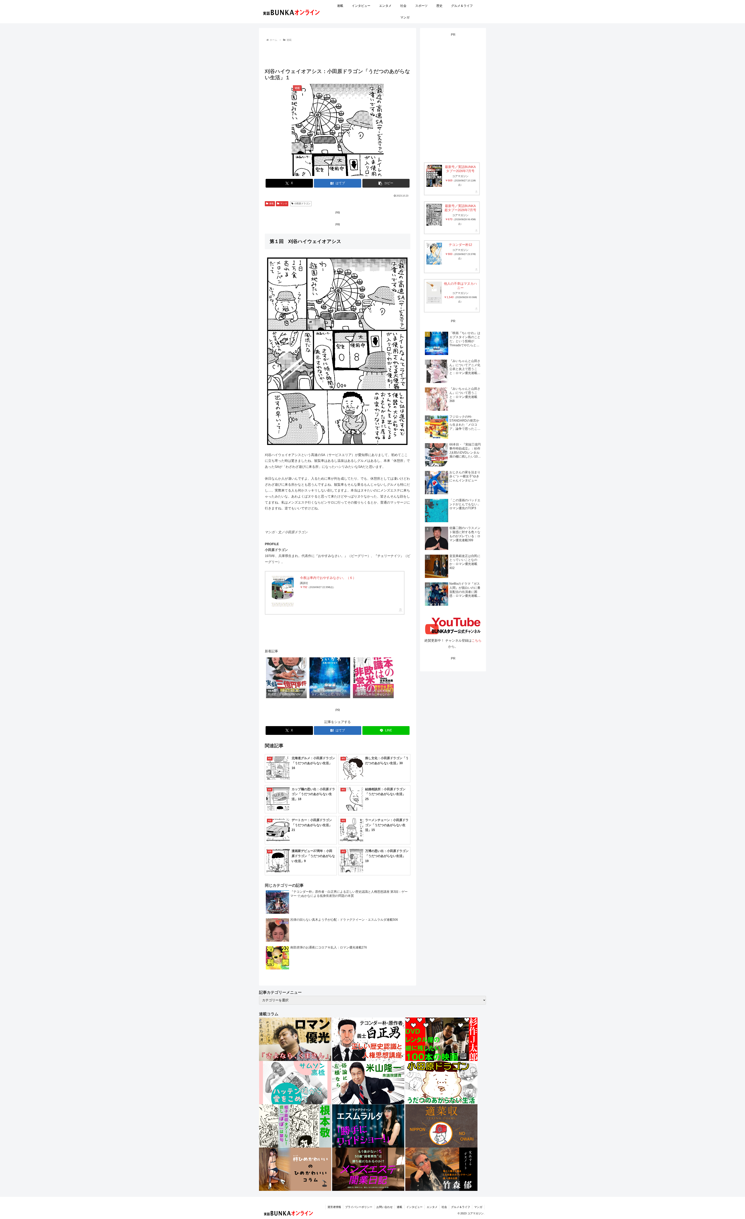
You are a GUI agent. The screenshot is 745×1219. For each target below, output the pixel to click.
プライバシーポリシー (358, 1207)
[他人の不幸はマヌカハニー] (434, 293)
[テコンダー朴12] (434, 254)
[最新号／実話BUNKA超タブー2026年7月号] (434, 215)
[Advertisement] (337, 53)
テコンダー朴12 (460, 245)
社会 (444, 1207)
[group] (286, 678)
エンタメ (432, 1207)
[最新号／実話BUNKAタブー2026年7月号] (434, 176)
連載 (271, 203)
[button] (386, 183)
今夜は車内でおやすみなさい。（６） (328, 578)
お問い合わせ (384, 1207)
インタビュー (414, 1207)
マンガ (283, 203)
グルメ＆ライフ (460, 1207)
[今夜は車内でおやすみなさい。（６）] (282, 591)
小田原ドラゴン (302, 203)
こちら (477, 640)
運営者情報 (334, 1207)
